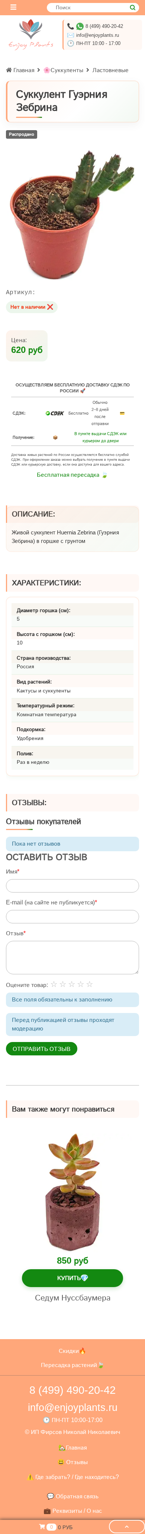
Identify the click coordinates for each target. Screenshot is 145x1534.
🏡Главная (72, 1447)
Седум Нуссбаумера (72, 1297)
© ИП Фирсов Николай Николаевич (72, 1432)
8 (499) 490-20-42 (104, 26)
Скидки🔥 (72, 1351)
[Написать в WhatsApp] (80, 26)
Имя (11, 871)
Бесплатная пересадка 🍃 (72, 475)
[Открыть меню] (13, 7)
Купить (72, 1278)
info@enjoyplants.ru (97, 35)
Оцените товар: (27, 985)
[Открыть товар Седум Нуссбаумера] (72, 1192)
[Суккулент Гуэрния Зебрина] (72, 215)
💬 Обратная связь (73, 1496)
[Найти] (132, 7)
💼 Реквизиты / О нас (73, 1511)
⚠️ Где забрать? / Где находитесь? (72, 1477)
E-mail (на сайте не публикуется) (50, 902)
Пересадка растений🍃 (72, 1365)
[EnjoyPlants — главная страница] (31, 34)
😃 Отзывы (72, 1462)
